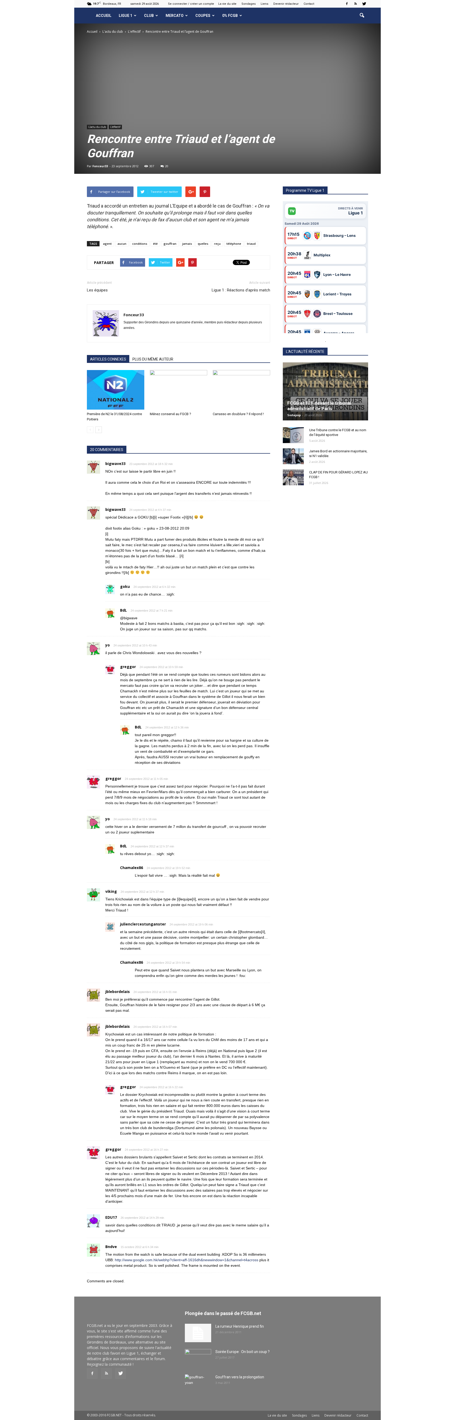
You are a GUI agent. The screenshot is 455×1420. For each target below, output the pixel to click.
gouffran (170, 244)
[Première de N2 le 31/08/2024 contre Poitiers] (115, 390)
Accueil (103, 15)
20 (166, 166)
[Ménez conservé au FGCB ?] (178, 390)
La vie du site (227, 4)
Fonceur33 (100, 166)
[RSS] (355, 4)
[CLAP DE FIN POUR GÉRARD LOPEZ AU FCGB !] (293, 477)
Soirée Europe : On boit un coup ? (242, 1352)
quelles (203, 244)
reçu (217, 244)
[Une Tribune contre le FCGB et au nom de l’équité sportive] (293, 435)
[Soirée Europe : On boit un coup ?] (198, 1358)
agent (107, 244)
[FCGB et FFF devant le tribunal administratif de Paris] (325, 391)
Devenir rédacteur (286, 4)
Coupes (202, 15)
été (155, 244)
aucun (121, 244)
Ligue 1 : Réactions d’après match (241, 290)
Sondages (248, 4)
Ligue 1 (125, 15)
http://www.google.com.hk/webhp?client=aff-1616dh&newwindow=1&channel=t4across (186, 1260)
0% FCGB (230, 15)
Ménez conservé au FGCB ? (170, 414)
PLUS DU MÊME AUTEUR (152, 359)
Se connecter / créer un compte (191, 4)
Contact (309, 4)
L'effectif (115, 127)
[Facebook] (347, 4)
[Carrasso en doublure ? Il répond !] (241, 390)
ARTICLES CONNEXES (108, 359)
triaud (251, 244)
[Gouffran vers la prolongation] (198, 1383)
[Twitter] (364, 4)
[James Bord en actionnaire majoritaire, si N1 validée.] (293, 456)
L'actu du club (97, 127)
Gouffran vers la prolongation (239, 1377)
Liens (264, 4)
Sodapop (294, 415)
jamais (187, 244)
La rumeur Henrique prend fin (239, 1326)
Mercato (175, 15)
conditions (139, 244)
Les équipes (97, 290)
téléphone (233, 244)
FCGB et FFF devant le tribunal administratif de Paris (319, 405)
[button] (361, 15)
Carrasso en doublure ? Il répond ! (238, 414)
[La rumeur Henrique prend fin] (198, 1333)
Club (149, 15)
